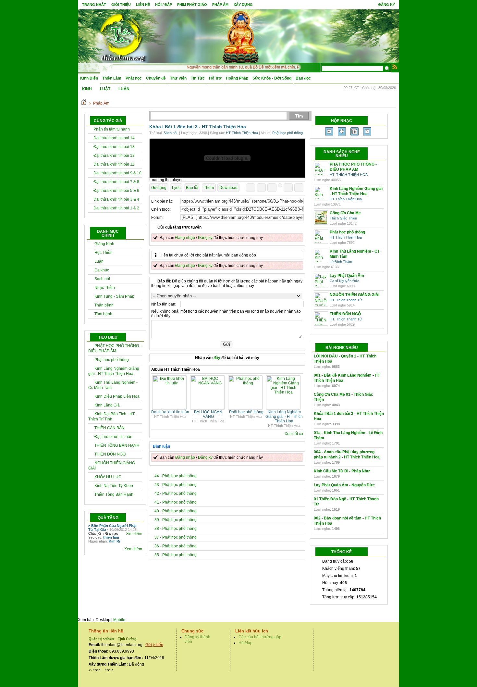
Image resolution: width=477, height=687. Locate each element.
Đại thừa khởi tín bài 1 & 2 (116, 208)
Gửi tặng (158, 187)
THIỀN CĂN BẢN (109, 428)
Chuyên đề (156, 78)
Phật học (134, 78)
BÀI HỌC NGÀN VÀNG (208, 414)
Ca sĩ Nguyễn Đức (344, 281)
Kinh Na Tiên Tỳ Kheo (113, 485)
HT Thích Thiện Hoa (224, 126)
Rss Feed (395, 66)
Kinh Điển (89, 78)
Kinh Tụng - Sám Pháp (114, 296)
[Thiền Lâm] (122, 35)
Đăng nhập (185, 237)
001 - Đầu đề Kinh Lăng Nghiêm (343, 375)
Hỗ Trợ (215, 78)
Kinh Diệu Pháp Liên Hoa (117, 396)
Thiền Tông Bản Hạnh (113, 494)
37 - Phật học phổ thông (175, 537)
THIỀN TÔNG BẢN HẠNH (117, 445)
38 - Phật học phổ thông (175, 528)
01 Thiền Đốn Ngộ (330, 499)
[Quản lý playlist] (342, 131)
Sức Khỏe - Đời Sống (271, 78)
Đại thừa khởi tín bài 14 (114, 138)
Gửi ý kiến (154, 645)
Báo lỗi (192, 187)
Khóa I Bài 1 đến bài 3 (333, 413)
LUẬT (105, 89)
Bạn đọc (303, 78)
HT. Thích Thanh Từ (346, 300)
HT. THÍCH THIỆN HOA (349, 175)
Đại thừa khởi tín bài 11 (113, 164)
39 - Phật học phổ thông (175, 520)
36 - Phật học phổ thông (175, 546)
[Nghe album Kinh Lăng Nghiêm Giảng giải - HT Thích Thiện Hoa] (284, 392)
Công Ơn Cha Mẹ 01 (332, 394)
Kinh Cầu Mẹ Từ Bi (331, 471)
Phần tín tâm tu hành (111, 129)
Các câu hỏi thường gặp (259, 637)
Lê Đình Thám (341, 262)
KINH (87, 89)
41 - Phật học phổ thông (175, 502)
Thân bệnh (104, 305)
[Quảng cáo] (227, 158)
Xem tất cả (294, 433)
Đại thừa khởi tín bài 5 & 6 (116, 190)
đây (217, 358)
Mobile (119, 620)
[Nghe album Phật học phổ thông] (246, 383)
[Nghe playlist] (354, 131)
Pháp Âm (101, 103)
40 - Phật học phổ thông (175, 511)
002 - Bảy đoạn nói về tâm (337, 518)
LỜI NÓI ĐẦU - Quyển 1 (335, 356)
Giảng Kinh (104, 244)
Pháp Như (360, 471)
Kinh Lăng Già (107, 405)
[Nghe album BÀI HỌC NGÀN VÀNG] (208, 383)
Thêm (209, 187)
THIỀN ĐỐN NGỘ (110, 454)
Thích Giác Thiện (343, 218)
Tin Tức (198, 78)
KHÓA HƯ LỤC (107, 477)
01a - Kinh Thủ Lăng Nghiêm (339, 433)
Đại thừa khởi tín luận (113, 436)
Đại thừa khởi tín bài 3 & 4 (116, 199)
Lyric (176, 187)
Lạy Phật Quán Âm (331, 485)
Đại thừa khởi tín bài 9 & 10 (117, 173)
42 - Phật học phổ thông (175, 493)
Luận (99, 261)
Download (228, 187)
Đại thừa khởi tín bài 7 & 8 (116, 182)
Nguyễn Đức (363, 485)
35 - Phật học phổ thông (175, 555)
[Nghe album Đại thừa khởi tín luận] (170, 383)
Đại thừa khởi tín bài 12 (114, 155)
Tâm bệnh (103, 314)
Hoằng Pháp (237, 78)
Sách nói (102, 279)
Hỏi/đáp (245, 643)
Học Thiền (103, 252)
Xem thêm (134, 533)
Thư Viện (178, 78)
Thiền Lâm (111, 78)
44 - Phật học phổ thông (175, 476)
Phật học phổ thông (111, 359)
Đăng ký (386, 4)
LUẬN (123, 89)
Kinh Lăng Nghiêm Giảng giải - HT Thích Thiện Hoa (284, 416)
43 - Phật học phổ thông (175, 484)
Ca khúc (101, 270)
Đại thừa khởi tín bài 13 (114, 146)
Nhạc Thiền (104, 287)
